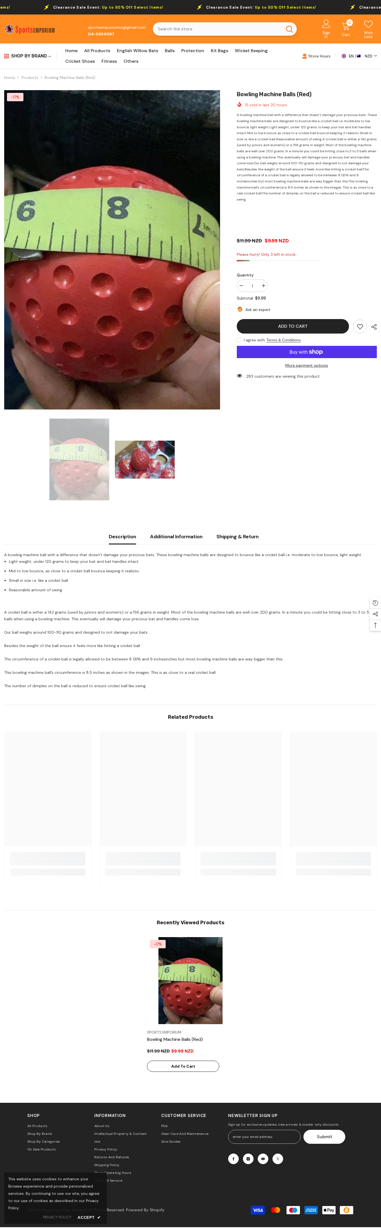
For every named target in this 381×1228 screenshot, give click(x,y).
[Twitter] (278, 1159)
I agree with (254, 339)
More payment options (306, 365)
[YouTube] (263, 1159)
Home (9, 77)
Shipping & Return (237, 536)
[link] (360, 327)
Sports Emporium (270, 214)
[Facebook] (233, 1159)
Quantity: (245, 275)
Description (122, 536)
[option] (112, 250)
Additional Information (176, 536)
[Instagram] (248, 1159)
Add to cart (293, 326)
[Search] (225, 29)
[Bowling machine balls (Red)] (190, 980)
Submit (324, 1137)
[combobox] (218, 29)
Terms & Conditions (283, 340)
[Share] (372, 327)
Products (29, 77)
